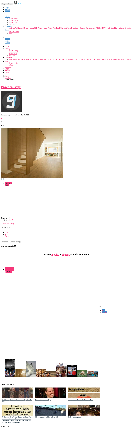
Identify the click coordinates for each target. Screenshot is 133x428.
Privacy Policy (14, 32)
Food (58, 28)
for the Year (13, 22)
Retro (73, 28)
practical (104, 312)
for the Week (13, 19)
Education (128, 28)
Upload (7, 11)
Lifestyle (117, 28)
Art (65, 28)
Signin (55, 254)
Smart (122, 28)
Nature (25, 28)
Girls (35, 28)
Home (7, 46)
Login (7, 8)
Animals (12, 28)
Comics (44, 28)
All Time (12, 24)
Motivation (110, 28)
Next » (7, 185)
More (7, 30)
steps (103, 310)
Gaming (82, 28)
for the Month (13, 20)
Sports (77, 28)
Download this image (8, 223)
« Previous (8, 183)
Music (62, 28)
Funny (40, 28)
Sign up (7, 9)
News (69, 28)
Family (50, 28)
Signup (66, 254)
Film (54, 28)
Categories (8, 57)
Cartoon (31, 28)
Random (8, 67)
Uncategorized (90, 28)
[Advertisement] (18, 202)
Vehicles (98, 28)
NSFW (104, 28)
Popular (7, 48)
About (11, 33)
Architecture (19, 28)
